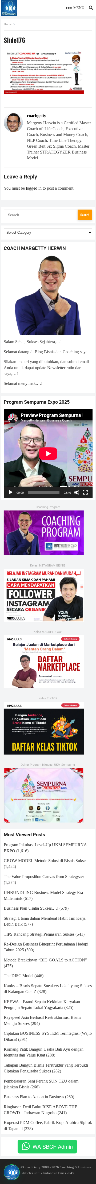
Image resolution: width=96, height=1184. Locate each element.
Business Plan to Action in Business (34, 1096)
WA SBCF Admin (53, 1146)
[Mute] (76, 492)
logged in (34, 188)
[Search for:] (48, 214)
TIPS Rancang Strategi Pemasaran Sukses (39, 934)
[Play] (10, 492)
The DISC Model (18, 975)
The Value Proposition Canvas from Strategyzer (44, 876)
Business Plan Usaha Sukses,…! (31, 908)
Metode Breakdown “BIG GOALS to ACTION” (45, 960)
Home (7, 24)
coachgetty (36, 115)
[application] (48, 453)
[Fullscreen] (85, 492)
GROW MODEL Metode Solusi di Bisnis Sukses (45, 860)
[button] (12, 1172)
